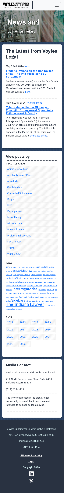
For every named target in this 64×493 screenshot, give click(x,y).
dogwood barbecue (23, 275)
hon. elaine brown (33, 278)
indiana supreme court (34, 286)
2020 (10, 336)
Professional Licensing (19, 235)
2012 (10, 322)
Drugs (10, 199)
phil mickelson (29, 297)
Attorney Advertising (31, 455)
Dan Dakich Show (21, 270)
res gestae (54, 297)
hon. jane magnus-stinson (49, 278)
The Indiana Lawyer (25, 304)
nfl (46, 293)
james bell (50, 290)
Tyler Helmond (34, 102)
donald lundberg (36, 275)
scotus (8, 301)
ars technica (19, 267)
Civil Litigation (14, 187)
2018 (35, 329)
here (27, 91)
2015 (48, 322)
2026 (23, 343)
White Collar (14, 253)
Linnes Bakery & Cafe (20, 293)
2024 (48, 336)
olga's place (14, 297)
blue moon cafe (29, 267)
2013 (23, 322)
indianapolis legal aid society (16, 286)
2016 (10, 329)
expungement (51, 275)
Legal (31, 461)
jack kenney (42, 290)
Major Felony (14, 217)
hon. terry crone (11, 282)
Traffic (10, 247)
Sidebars (18, 300)
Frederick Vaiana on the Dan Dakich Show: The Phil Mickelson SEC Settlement (29, 73)
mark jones (32, 293)
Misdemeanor (14, 223)
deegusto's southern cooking (43, 271)
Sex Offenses (14, 241)
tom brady (48, 305)
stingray (28, 301)
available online (38, 135)
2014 (35, 322)
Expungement (14, 211)
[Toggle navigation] (57, 5)
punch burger (39, 297)
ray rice (47, 297)
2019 (48, 329)
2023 (35, 336)
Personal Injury (15, 229)
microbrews (40, 293)
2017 (23, 329)
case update (41, 266)
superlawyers (37, 301)
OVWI (21, 297)
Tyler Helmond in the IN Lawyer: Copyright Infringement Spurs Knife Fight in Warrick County (29, 110)
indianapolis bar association (45, 282)
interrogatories (25, 288)
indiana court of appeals (25, 282)
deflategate (11, 274)
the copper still (47, 301)
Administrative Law (17, 168)
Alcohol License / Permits (21, 175)
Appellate (12, 181)
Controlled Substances (19, 193)
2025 (10, 343)
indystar (46, 286)
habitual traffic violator (16, 278)
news (27, 66)
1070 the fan (10, 267)
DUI (9, 205)
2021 (23, 336)
